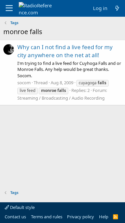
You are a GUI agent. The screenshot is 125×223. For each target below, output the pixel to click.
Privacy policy (80, 217)
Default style (22, 207)
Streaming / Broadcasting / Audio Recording (61, 98)
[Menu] (9, 8)
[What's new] (117, 8)
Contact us (15, 217)
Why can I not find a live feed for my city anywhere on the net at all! (65, 51)
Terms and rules (46, 217)
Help (103, 217)
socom (24, 83)
